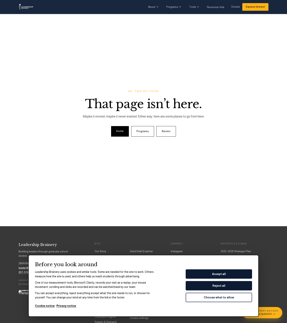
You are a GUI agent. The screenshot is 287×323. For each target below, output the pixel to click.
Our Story (100, 251)
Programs (172, 6)
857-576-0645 (27, 272)
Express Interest (255, 6)
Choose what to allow (219, 297)
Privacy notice (66, 305)
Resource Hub (215, 7)
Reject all (218, 285)
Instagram (177, 251)
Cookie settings (139, 317)
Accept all (219, 274)
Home (120, 131)
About (151, 6)
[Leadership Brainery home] (26, 7)
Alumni (166, 131)
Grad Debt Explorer (141, 251)
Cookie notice (45, 305)
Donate (235, 6)
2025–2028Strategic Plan (236, 251)
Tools (192, 6)
